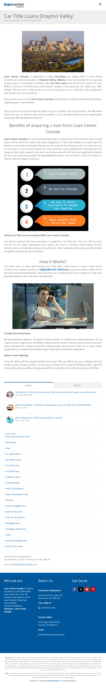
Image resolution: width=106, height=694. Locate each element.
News (8, 534)
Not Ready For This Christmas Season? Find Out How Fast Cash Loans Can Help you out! (55, 392)
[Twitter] (80, 589)
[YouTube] (87, 589)
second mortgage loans (16, 540)
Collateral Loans (13, 477)
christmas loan (12, 471)
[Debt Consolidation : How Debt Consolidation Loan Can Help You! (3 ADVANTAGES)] (10, 405)
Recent (77, 385)
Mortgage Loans (13, 523)
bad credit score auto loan (18, 436)
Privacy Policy (10, 603)
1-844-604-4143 (47, 607)
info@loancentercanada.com (23, 564)
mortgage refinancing (16, 529)
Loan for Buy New (14, 511)
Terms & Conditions (13, 606)
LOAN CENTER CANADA (51, 681)
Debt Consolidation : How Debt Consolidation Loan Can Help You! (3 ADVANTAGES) (53, 405)
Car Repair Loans (14, 459)
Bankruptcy (11, 442)
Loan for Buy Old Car (15, 517)
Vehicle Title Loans (14, 546)
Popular (28, 385)
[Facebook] (74, 589)
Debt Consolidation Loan (17, 494)
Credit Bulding (12, 482)
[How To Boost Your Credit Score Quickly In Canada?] (10, 418)
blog (8, 448)
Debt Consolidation (14, 488)
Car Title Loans (12, 465)
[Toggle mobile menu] (100, 4)
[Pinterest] (93, 589)
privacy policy (69, 677)
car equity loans (13, 454)
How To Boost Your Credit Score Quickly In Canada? (39, 417)
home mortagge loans (16, 506)
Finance (9, 500)
